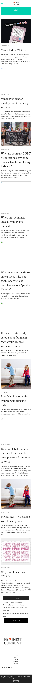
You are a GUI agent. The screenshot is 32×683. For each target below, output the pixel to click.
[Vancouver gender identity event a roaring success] (16, 79)
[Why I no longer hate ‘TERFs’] (16, 551)
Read (16, 658)
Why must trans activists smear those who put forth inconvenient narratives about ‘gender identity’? (15, 280)
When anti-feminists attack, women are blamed (13, 221)
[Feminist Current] (16, 3)
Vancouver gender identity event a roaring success (15, 103)
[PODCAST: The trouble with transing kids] (16, 494)
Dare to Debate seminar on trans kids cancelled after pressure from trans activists (15, 455)
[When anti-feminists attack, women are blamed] (16, 195)
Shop (16, 664)
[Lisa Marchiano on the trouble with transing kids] (16, 374)
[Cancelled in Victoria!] (16, 31)
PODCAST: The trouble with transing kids (15, 519)
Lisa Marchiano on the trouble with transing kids (14, 400)
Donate (16, 662)
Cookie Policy (10, 678)
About (16, 656)
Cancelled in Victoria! (14, 50)
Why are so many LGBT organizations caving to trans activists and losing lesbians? (16, 159)
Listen (16, 660)
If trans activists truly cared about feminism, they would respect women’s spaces (14, 339)
